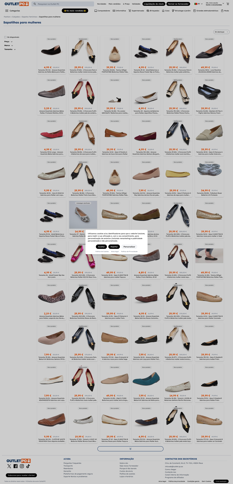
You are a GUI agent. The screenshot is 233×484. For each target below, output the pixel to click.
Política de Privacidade (129, 251)
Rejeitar (114, 246)
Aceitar (101, 246)
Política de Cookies (102, 251)
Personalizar (129, 246)
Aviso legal (115, 251)
